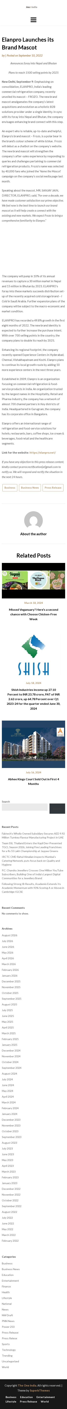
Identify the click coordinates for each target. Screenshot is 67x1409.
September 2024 (11, 1067)
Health (6, 1292)
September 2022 (11, 1206)
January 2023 (9, 1183)
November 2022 (11, 1194)
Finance (6, 1286)
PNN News (8, 1321)
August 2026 (9, 935)
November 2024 (11, 1056)
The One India (27, 1385)
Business (9, 487)
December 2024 (11, 1050)
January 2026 (9, 975)
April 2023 (8, 1165)
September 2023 (11, 1137)
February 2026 (10, 969)
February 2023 (10, 1177)
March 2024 (9, 1102)
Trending (7, 1355)
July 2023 (7, 1148)
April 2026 (8, 958)
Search (6, 801)
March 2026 (9, 964)
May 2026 (7, 952)
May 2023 (7, 1160)
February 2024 (10, 1108)
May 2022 (7, 1229)
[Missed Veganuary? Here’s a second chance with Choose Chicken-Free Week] (33, 579)
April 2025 (8, 1027)
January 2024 (9, 1113)
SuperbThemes (40, 1390)
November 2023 (11, 1125)
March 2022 (9, 1234)
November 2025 (11, 987)
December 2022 (11, 1188)
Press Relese (9, 1338)
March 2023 (9, 1171)
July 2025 (7, 1010)
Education (8, 1274)
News (5, 1309)
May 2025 (7, 1021)
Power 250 (8, 1326)
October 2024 (10, 1062)
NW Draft (7, 1315)
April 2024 (8, 1096)
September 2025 (11, 998)
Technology (9, 1349)
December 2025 (11, 981)
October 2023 (10, 1131)
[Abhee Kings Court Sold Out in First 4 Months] (33, 743)
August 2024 (9, 1073)
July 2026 (7, 941)
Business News (30, 487)
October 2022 (10, 1200)
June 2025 (8, 1015)
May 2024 (7, 1090)
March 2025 (9, 1033)
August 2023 (9, 1142)
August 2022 (9, 1211)
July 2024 (7, 1079)
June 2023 (8, 1154)
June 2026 (8, 946)
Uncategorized (10, 1361)
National (7, 1303)
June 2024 (8, 1085)
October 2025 (10, 992)
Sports (6, 1344)
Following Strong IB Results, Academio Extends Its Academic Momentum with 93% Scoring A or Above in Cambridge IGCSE (33, 887)
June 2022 (8, 1223)
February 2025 (10, 1039)
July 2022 (7, 1217)
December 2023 (11, 1119)
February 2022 (10, 1240)
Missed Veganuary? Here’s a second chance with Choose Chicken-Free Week (33, 614)
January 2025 (9, 1044)
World (5, 1367)
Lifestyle (7, 1297)
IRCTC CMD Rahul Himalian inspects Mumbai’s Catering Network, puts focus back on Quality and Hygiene (31, 860)
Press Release (53, 487)
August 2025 (9, 1004)
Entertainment (10, 1280)
